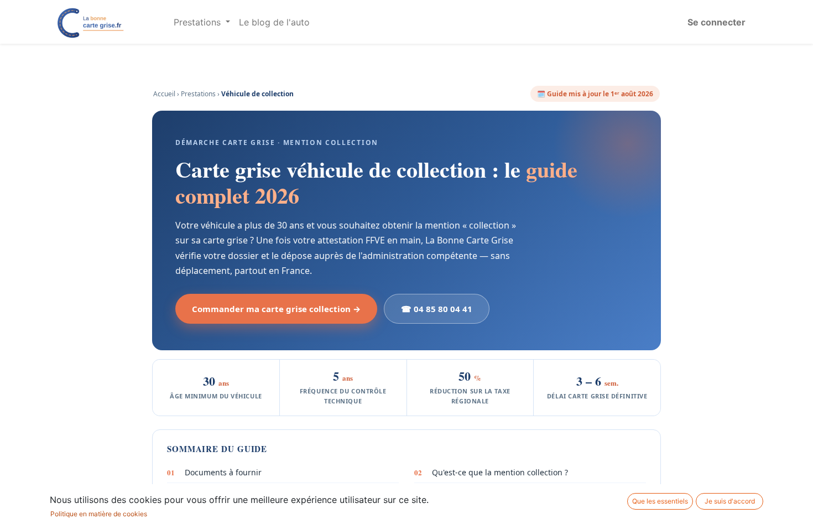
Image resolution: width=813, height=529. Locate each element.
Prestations (198, 93)
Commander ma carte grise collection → (276, 308)
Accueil (164, 93)
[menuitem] (274, 22)
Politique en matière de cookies (98, 514)
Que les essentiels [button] (660, 501)
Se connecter (716, 22)
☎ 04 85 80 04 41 (436, 308)
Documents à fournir (214, 472)
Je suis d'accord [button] (730, 501)
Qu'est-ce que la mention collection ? (491, 472)
